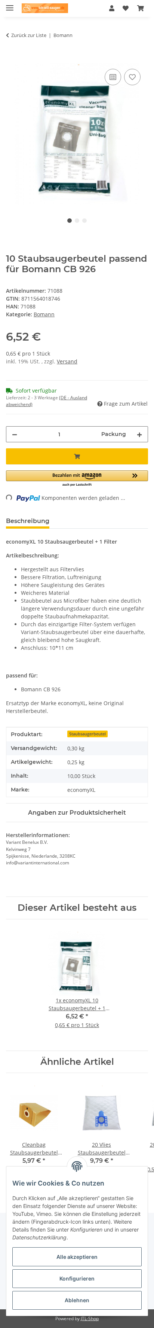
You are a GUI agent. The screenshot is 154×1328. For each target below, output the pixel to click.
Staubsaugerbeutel (87, 734)
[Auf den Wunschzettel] (132, 77)
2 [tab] (77, 220)
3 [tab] (84, 220)
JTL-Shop (90, 1318)
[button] (111, 8)
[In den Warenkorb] (12, 59)
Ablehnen (77, 1300)
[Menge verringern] (14, 434)
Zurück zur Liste (28, 35)
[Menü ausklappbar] (9, 4)
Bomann (44, 314)
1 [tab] (69, 220)
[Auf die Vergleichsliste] (113, 77)
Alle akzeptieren (77, 1257)
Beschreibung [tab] (27, 521)
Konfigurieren (77, 1278)
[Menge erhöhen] (139, 434)
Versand (67, 361)
